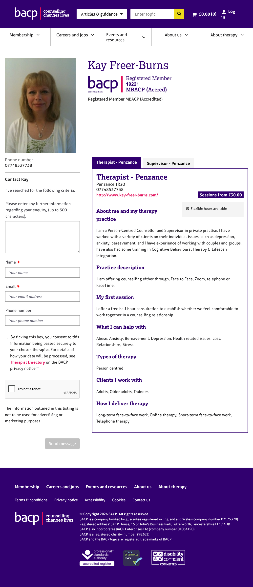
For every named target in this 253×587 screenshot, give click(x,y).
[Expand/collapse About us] (186, 34)
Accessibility (95, 500)
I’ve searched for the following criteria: (40, 190)
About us (173, 34)
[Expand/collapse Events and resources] (144, 37)
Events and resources (116, 37)
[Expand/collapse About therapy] (242, 34)
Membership (21, 34)
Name (10, 262)
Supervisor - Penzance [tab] (168, 163)
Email (10, 286)
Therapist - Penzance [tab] (116, 162)
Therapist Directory (27, 362)
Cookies (119, 500)
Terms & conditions (31, 500)
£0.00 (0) (207, 14)
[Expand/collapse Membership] (38, 34)
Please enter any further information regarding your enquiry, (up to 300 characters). (38, 210)
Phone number (18, 310)
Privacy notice (66, 500)
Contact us (141, 500)
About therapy (224, 34)
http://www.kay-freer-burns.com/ (127, 194)
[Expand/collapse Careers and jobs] (92, 34)
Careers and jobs (72, 34)
